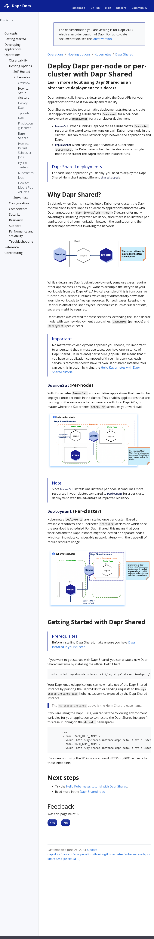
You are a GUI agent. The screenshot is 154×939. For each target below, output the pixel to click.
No (65, 823)
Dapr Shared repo (92, 792)
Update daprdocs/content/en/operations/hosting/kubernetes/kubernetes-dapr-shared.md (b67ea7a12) (99, 854)
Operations (55, 54)
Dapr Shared (124, 54)
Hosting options (79, 54)
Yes (52, 823)
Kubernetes (103, 54)
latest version (102, 39)
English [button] (5, 20)
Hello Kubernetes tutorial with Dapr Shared (96, 786)
